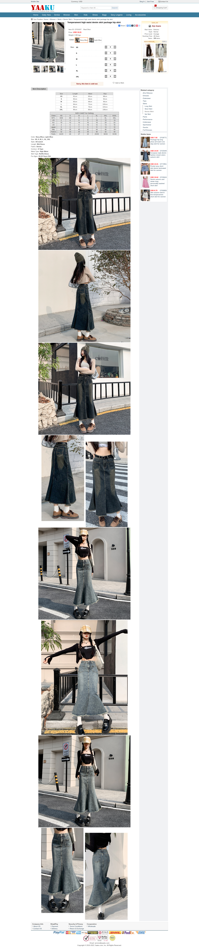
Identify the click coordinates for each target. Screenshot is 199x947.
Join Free (150, 1)
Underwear (147, 122)
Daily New (46, 15)
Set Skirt (148, 114)
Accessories (140, 15)
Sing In (142, 1)
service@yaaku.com (102, 943)
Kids (86, 15)
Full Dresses (147, 130)
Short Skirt (148, 109)
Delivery (54, 929)
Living (128, 15)
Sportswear (147, 125)
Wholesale (92, 926)
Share (123, 26)
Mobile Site (35, 1)
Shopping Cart (161, 7)
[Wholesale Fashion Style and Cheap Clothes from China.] (43, 11)
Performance (147, 119)
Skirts (59, 19)
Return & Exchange (77, 929)
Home (35, 15)
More (164, 41)
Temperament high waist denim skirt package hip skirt (93, 19)
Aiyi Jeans (156, 26)
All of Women (148, 93)
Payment (55, 926)
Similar (57, 15)
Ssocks (145, 127)
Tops (144, 101)
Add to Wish (119, 83)
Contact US (37, 929)
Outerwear (147, 98)
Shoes (95, 15)
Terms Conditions (76, 926)
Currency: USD (76, 1)
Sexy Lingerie (117, 15)
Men (76, 15)
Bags (104, 15)
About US (36, 926)
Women (66, 15)
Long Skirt (148, 106)
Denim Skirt (67, 19)
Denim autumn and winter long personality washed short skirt (157, 181)
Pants (145, 117)
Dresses (146, 96)
